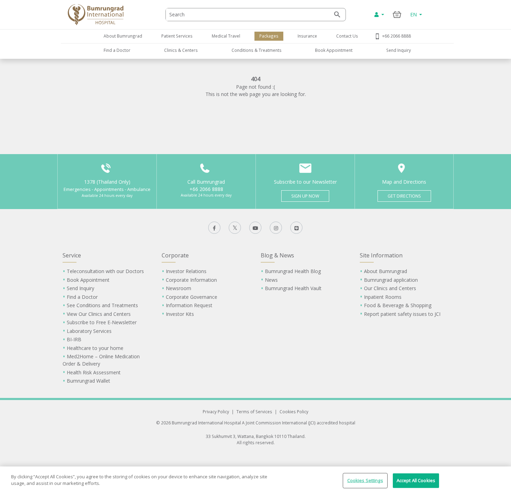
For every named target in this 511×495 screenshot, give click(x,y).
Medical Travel (226, 36)
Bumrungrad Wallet (88, 380)
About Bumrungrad (123, 36)
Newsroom (178, 288)
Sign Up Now (305, 196)
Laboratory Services (89, 331)
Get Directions (404, 196)
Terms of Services (254, 411)
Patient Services (177, 36)
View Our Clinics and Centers (99, 314)
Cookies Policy (293, 411)
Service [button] (72, 255)
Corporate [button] (175, 255)
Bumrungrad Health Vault (293, 288)
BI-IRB (74, 339)
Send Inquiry (398, 50)
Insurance (307, 36)
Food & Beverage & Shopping (397, 305)
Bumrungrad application (391, 280)
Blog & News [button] (277, 255)
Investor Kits (180, 314)
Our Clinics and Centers (390, 288)
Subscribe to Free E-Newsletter (102, 322)
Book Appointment (333, 50)
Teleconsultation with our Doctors (105, 271)
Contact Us (347, 36)
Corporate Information (191, 280)
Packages (268, 36)
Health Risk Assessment (94, 372)
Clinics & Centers (181, 50)
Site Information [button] (381, 255)
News (271, 280)
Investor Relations (186, 271)
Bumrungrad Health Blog (293, 271)
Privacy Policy (216, 411)
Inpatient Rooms (383, 297)
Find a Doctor (117, 50)
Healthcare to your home (95, 348)
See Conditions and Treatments (102, 305)
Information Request (189, 305)
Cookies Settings (365, 480)
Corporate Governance (191, 297)
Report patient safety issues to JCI (402, 314)
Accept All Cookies (416, 480)
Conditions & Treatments (257, 50)
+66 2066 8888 (396, 36)
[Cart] (397, 14)
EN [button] (414, 14)
